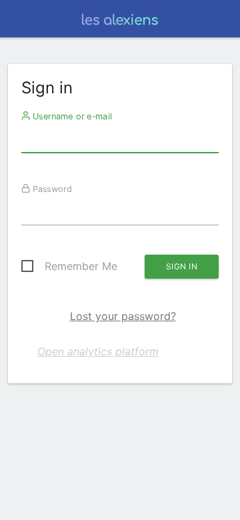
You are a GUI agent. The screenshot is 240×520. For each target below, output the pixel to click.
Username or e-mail (71, 116)
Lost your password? (123, 316)
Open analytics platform (98, 351)
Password (51, 188)
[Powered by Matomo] (119, 23)
